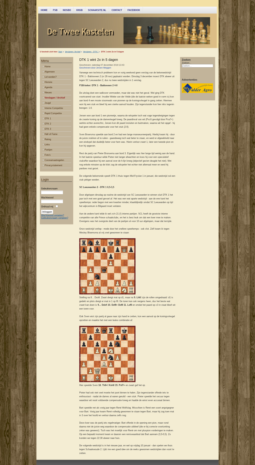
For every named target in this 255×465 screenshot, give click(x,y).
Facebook (134, 10)
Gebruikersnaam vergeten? (54, 218)
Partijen (48, 149)
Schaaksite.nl (97, 10)
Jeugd (48, 103)
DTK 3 (48, 129)
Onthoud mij (47, 206)
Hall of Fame (51, 134)
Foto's (48, 155)
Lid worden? (51, 77)
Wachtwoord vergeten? (52, 215)
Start (60, 52)
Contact (117, 10)
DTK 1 (48, 118)
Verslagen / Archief (72, 52)
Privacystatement (53, 165)
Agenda (48, 87)
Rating (48, 139)
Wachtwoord (47, 197)
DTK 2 (48, 123)
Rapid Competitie (53, 113)
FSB (55, 10)
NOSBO (67, 10)
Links (47, 144)
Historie (48, 82)
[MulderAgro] (197, 92)
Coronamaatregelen (54, 160)
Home (44, 10)
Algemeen (50, 71)
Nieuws (48, 92)
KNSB (79, 10)
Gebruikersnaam (49, 188)
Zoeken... (186, 63)
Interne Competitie (54, 108)
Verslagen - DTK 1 (91, 52)
